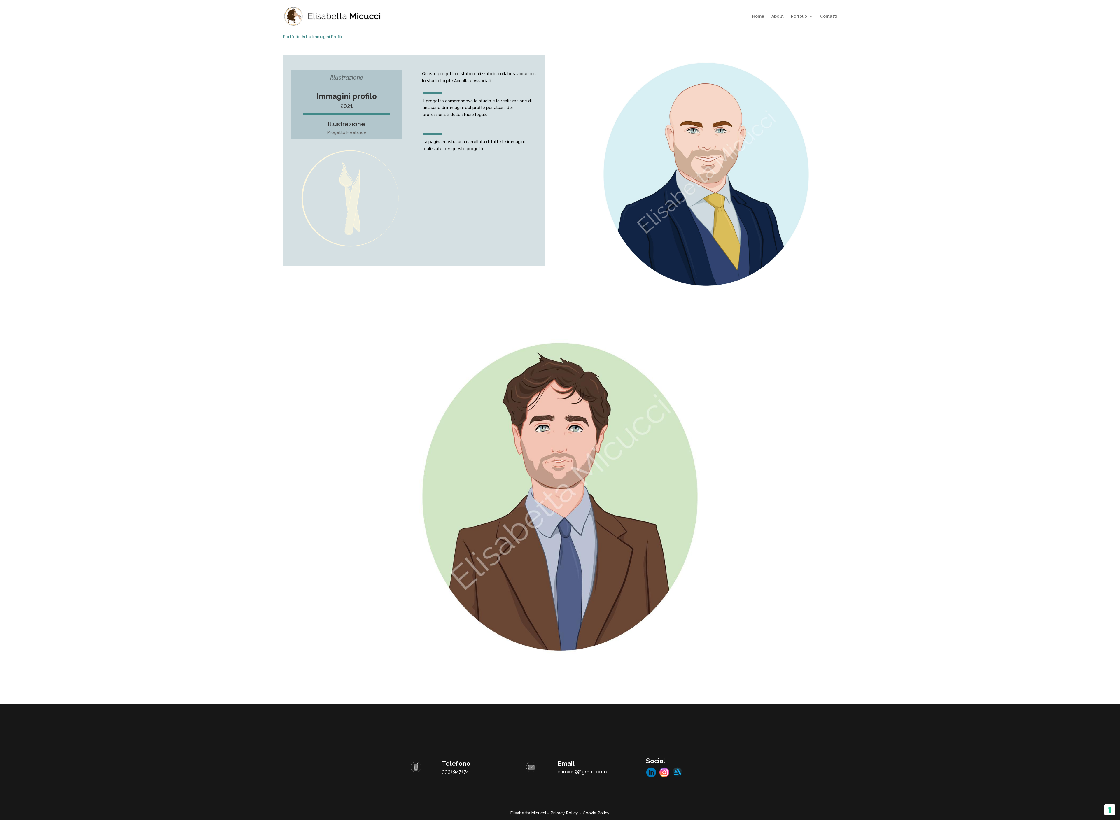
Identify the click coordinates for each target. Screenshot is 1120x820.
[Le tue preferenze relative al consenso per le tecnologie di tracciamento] (1109, 809)
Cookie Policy (596, 813)
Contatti (828, 16)
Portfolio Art (295, 36)
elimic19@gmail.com (582, 772)
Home (758, 16)
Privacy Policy (564, 813)
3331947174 (455, 772)
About (777, 16)
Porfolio (799, 16)
